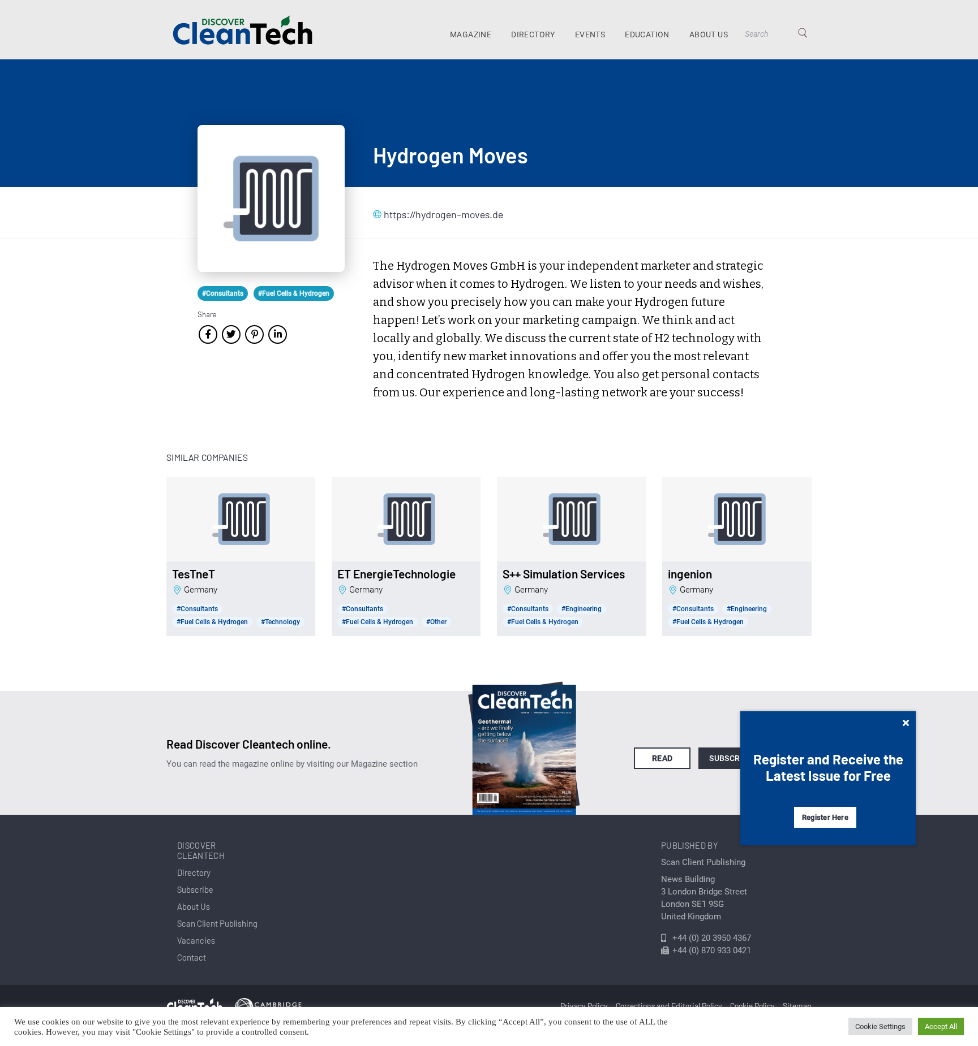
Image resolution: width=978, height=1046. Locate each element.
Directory (533, 34)
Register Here (825, 817)
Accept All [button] (941, 1026)
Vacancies (196, 940)
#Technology (280, 622)
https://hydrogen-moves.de (440, 214)
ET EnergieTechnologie (396, 574)
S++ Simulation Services (564, 574)
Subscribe (731, 758)
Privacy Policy (584, 1005)
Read (662, 758)
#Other (436, 622)
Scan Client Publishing (217, 923)
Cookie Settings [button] (880, 1026)
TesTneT (193, 574)
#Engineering (581, 609)
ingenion (690, 574)
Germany (200, 590)
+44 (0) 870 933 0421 (711, 950)
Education (647, 34)
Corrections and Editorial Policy (669, 1005)
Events (590, 34)
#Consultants (222, 293)
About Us (708, 34)
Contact (191, 957)
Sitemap (797, 1005)
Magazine (470, 34)
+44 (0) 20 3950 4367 (711, 938)
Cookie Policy (752, 1005)
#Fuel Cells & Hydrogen (293, 293)
